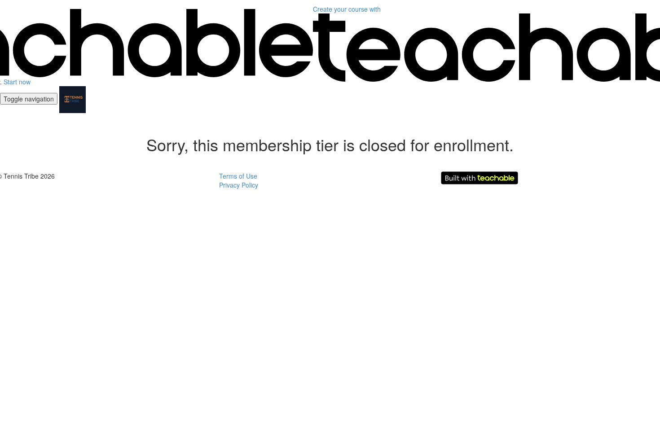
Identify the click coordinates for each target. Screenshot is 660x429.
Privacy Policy (238, 184)
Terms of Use (238, 175)
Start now (17, 81)
